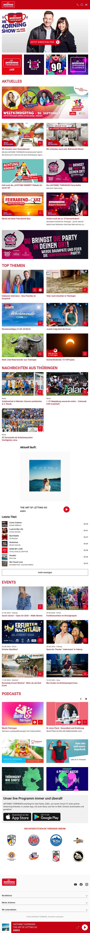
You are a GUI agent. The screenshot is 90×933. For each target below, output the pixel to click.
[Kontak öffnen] (77, 5)
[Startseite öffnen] (8, 4)
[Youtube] (75, 884)
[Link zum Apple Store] (17, 817)
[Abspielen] (85, 927)
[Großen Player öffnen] (78, 927)
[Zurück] (80, 699)
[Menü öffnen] (86, 5)
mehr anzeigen (45, 572)
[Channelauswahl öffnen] (82, 5)
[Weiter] (86, 699)
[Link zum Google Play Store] (46, 817)
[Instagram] (86, 884)
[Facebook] (81, 884)
